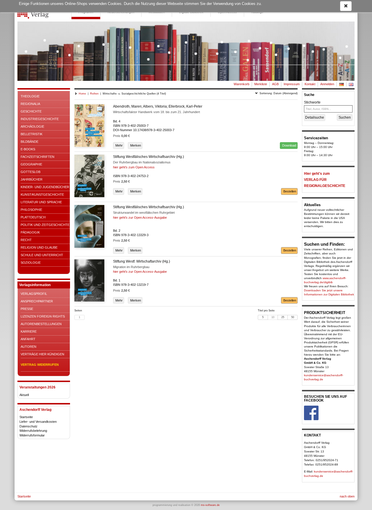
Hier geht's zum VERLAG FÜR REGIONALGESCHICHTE (324, 180)
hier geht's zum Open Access (134, 167)
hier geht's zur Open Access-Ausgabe (140, 217)
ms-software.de (210, 505)
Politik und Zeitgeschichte (45, 225)
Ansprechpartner (37, 301)
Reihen (94, 93)
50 (292, 317)
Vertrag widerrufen (40, 364)
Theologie (30, 96)
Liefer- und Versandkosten (38, 421)
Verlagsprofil (34, 293)
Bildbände (29, 141)
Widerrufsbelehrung (33, 430)
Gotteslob (30, 172)
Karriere (29, 331)
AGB (275, 84)
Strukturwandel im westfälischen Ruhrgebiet (144, 212)
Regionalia (30, 104)
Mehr (119, 145)
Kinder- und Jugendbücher (45, 187)
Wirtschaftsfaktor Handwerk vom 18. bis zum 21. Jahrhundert (156, 112)
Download (288, 145)
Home (82, 93)
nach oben (347, 496)
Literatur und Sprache (41, 202)
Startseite (26, 417)
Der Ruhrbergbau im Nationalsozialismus (142, 162)
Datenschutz (28, 426)
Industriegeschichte (40, 119)
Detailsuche (314, 117)
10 (272, 317)
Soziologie (31, 262)
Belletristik (31, 134)
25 (282, 317)
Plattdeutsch (33, 217)
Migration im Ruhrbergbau (131, 267)
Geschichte (31, 111)
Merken (135, 145)
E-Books (28, 149)
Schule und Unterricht (42, 255)
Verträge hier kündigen (42, 354)
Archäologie (32, 126)
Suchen (345, 117)
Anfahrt (28, 339)
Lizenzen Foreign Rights (43, 316)
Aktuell (24, 395)
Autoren (28, 346)
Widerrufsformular (32, 435)
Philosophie (31, 209)
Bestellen (289, 191)
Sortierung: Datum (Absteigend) (278, 93)
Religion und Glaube (39, 247)
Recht (26, 240)
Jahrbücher (31, 179)
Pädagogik (30, 232)
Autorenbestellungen (41, 324)
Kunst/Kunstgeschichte (42, 194)
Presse (27, 309)
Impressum (292, 84)
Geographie (31, 164)
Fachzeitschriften (37, 156)
